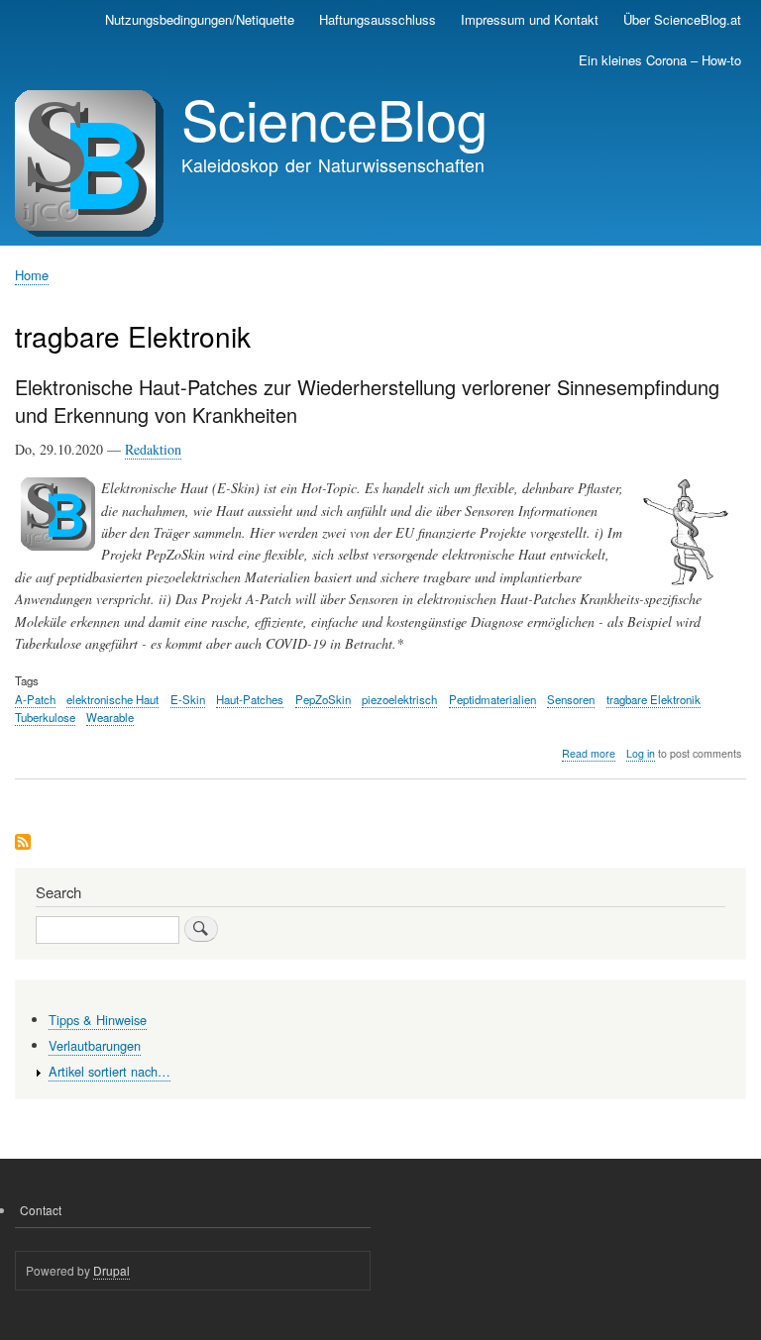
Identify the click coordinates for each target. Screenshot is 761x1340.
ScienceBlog (334, 117)
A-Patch (35, 699)
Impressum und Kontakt (529, 19)
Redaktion (153, 449)
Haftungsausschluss (377, 19)
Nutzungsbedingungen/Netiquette (199, 19)
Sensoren (571, 699)
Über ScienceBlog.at (682, 19)
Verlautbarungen (95, 1045)
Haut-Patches (249, 699)
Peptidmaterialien (492, 699)
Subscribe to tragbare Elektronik (23, 843)
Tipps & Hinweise (98, 1019)
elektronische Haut (112, 699)
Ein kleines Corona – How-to (660, 60)
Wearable (110, 717)
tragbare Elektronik (653, 699)
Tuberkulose (45, 717)
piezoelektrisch (399, 699)
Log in (640, 753)
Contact (40, 1209)
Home (32, 274)
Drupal (111, 1270)
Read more (588, 754)
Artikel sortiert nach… (109, 1071)
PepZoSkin (323, 699)
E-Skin (187, 699)
